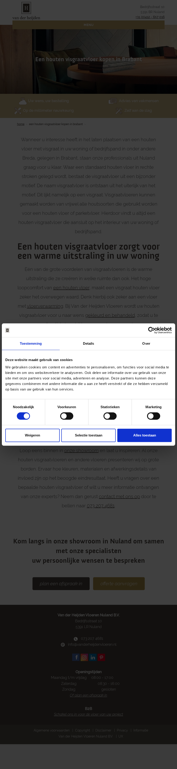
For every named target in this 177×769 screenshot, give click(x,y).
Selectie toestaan (88, 435)
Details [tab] (88, 343)
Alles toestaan (144, 435)
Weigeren (32, 435)
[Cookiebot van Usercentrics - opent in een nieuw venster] (151, 330)
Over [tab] (146, 343)
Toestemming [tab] (31, 343)
